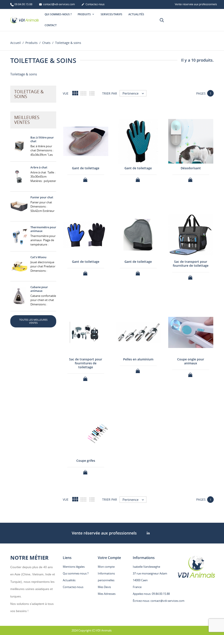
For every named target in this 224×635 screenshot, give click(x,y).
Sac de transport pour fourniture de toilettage (190, 264)
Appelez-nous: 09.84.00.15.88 (151, 594)
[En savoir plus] (142, 507)
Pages (201, 93)
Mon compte (106, 567)
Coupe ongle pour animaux (190, 361)
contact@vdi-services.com (57, 4)
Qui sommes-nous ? (58, 14)
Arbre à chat (38, 167)
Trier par (109, 93)
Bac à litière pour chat (42, 139)
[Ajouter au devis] (85, 178)
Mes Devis (104, 587)
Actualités (136, 14)
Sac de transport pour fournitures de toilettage (85, 363)
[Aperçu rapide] (134, 507)
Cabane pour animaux (39, 289)
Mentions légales (74, 567)
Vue (65, 93)
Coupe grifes (85, 461)
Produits (84, 14)
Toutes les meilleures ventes (33, 321)
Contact (51, 25)
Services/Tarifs (111, 14)
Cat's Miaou (38, 257)
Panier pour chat (41, 197)
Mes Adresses (107, 594)
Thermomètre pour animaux (43, 229)
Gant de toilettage (85, 168)
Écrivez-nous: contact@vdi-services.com (158, 601)
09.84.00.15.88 (23, 4)
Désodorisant (191, 168)
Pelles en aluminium (138, 359)
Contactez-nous (93, 4)
